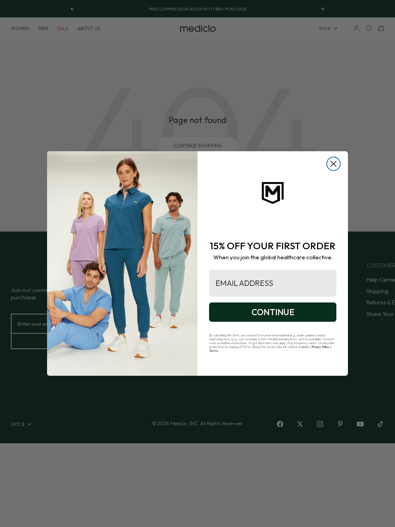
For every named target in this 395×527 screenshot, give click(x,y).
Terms (213, 351)
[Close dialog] (333, 164)
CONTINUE (273, 312)
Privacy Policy (320, 347)
